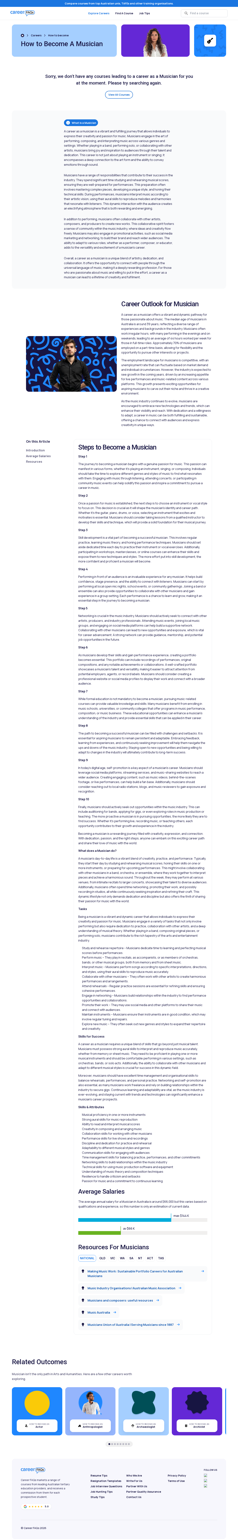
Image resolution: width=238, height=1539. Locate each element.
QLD (102, 1258)
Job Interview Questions (106, 1486)
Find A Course (124, 13)
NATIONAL (87, 1258)
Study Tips (97, 1497)
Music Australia (99, 1312)
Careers (36, 35)
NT (140, 1258)
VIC (112, 1258)
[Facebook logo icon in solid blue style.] (205, 1475)
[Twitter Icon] (205, 1480)
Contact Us (133, 1497)
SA (131, 1258)
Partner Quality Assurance (143, 1491)
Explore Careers (98, 13)
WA (122, 1258)
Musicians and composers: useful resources (120, 1300)
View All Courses (119, 94)
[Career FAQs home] (22, 13)
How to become (58, 35)
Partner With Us (136, 1486)
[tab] (109, 1444)
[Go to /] (22, 35)
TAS (161, 1258)
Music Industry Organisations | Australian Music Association (131, 1288)
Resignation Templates (106, 1481)
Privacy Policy (177, 1475)
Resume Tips (99, 1475)
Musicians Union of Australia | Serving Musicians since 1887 (131, 1325)
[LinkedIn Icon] (205, 1486)
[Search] (186, 13)
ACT (150, 1258)
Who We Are (134, 1475)
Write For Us (134, 1481)
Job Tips (144, 13)
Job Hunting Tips (101, 1491)
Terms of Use (176, 1481)
